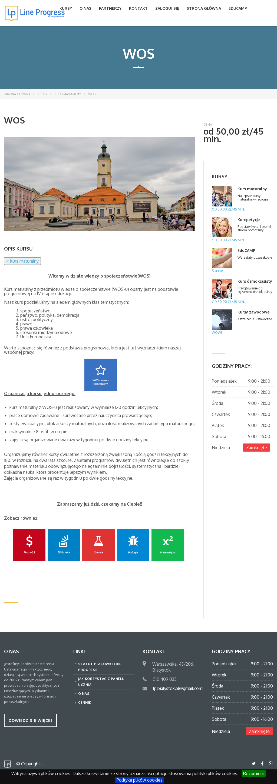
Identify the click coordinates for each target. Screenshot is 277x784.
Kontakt (138, 8)
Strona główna (204, 8)
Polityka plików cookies (140, 780)
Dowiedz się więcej (30, 720)
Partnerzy (110, 8)
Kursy (66, 8)
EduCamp (238, 8)
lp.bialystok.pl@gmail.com (178, 688)
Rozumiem (253, 773)
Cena (207, 124)
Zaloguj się (167, 8)
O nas (85, 8)
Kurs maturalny (68, 94)
